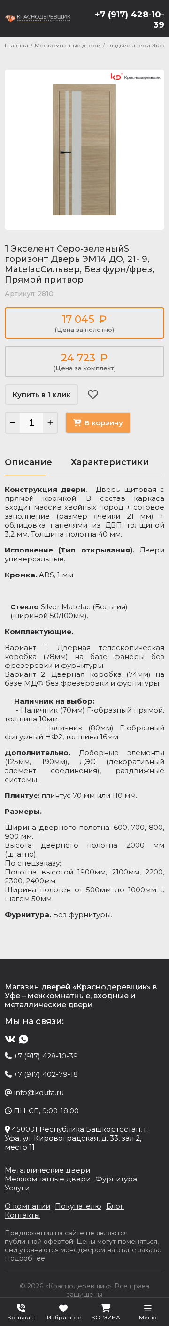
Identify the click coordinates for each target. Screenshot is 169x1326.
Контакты (22, 1215)
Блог (115, 1206)
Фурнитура (116, 1178)
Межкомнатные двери (48, 1178)
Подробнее (25, 1258)
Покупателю (78, 1206)
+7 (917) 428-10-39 (129, 19)
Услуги (17, 1187)
